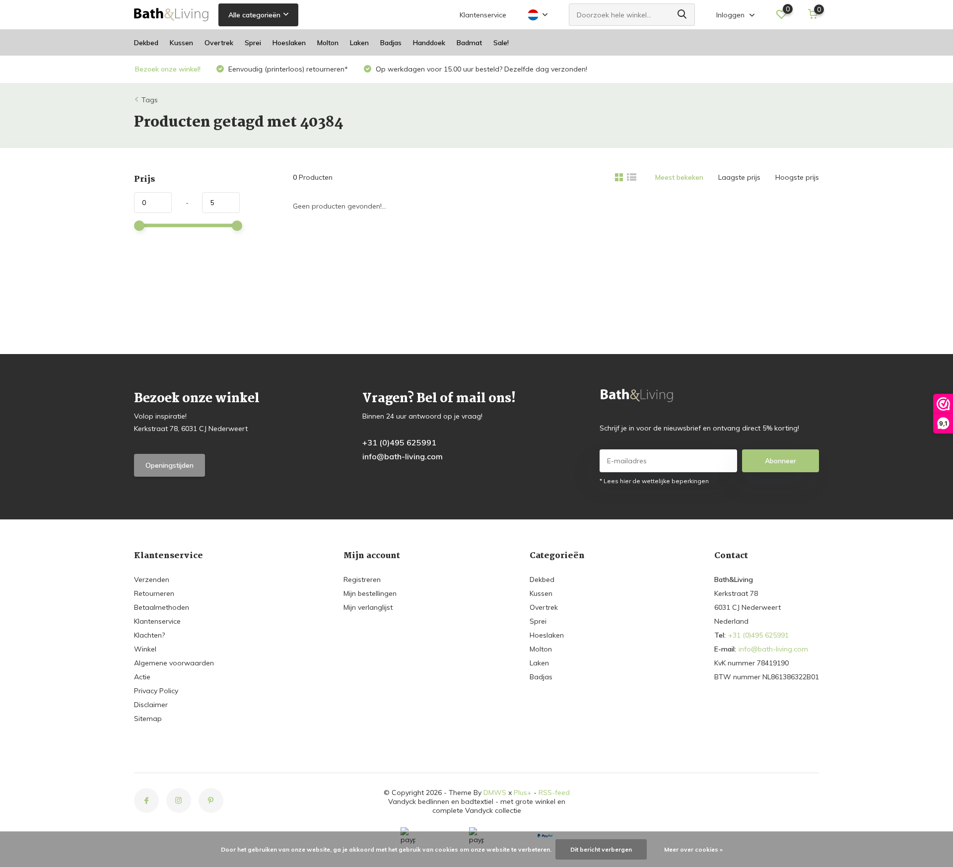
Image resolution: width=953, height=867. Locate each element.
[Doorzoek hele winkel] (682, 14)
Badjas (391, 42)
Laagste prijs (739, 177)
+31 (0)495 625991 (399, 442)
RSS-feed (554, 792)
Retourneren (154, 593)
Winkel (145, 649)
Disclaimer (151, 704)
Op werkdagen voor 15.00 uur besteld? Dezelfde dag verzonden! (480, 69)
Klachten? (149, 635)
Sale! (501, 42)
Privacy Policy (156, 690)
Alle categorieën (254, 14)
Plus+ (523, 792)
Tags (149, 99)
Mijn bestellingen (370, 593)
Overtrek (218, 42)
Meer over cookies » (693, 849)
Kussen (181, 42)
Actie (142, 676)
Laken (359, 42)
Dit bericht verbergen (601, 849)
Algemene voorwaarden (174, 662)
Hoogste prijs (797, 177)
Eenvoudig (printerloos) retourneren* (287, 69)
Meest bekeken (679, 177)
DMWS (494, 792)
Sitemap (148, 718)
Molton (328, 42)
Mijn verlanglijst (368, 607)
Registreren (362, 579)
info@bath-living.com (402, 456)
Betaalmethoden (161, 607)
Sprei (253, 42)
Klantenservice (483, 14)
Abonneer (780, 460)
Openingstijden (169, 465)
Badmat (469, 42)
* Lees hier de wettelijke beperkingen (654, 481)
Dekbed (146, 42)
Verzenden (151, 579)
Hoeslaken (289, 42)
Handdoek (429, 42)
